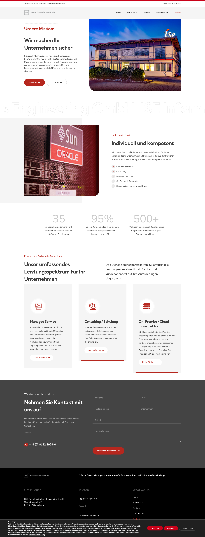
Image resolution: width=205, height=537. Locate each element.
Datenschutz (177, 3)
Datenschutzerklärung (37, 535)
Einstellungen (187, 528)
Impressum (166, 3)
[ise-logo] (41, 10)
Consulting (121, 171)
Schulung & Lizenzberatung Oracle (131, 186)
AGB (171, 3)
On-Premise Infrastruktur (127, 181)
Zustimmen (155, 528)
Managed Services (124, 176)
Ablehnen (170, 528)
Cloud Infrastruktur (124, 166)
